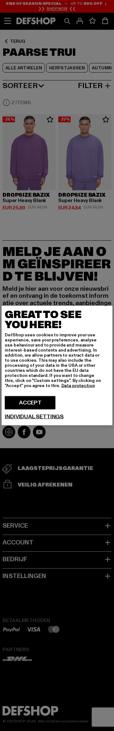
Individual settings (34, 416)
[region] (57, 365)
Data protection (78, 386)
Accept (30, 403)
